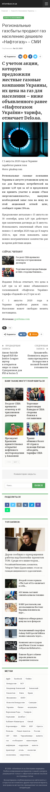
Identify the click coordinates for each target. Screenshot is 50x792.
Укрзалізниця (26, 736)
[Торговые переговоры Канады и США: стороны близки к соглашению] (8, 272)
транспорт (10, 750)
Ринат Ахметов (23, 731)
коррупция (23, 745)
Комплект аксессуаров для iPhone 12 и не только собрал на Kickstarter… (31, 645)
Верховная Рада (13, 712)
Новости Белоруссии (15, 702)
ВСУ (22, 683)
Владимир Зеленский (15, 688)
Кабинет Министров (15, 722)
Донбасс (21, 717)
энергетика (25, 755)
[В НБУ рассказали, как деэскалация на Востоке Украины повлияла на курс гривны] (11, 607)
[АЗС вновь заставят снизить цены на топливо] (11, 595)
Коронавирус (12, 726)
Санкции (32, 702)
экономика (11, 755)
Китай (30, 722)
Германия (10, 717)
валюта (39, 736)
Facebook (18, 679)
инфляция (10, 745)
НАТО (22, 698)
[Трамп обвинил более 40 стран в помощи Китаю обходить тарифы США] (36, 429)
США (15, 736)
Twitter (29, 679)
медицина (32, 707)
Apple (8, 679)
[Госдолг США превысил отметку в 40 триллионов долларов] (8, 260)
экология (31, 750)
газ (10, 328)
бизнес (20, 707)
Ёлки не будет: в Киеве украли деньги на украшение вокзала (30, 657)
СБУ (7, 736)
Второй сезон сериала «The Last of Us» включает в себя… (32, 583)
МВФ (23, 726)
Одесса (40, 726)
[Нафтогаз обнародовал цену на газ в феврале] (11, 621)
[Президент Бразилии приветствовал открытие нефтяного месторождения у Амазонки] (14, 429)
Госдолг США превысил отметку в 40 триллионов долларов (28, 260)
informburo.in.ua (9, 4)
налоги (35, 745)
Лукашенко (11, 698)
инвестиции (31, 741)
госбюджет (17, 741)
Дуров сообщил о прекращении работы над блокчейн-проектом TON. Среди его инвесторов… (24, 557)
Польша (9, 731)
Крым (30, 693)
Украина (10, 707)
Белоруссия (11, 683)
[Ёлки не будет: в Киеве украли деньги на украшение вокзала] (11, 657)
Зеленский (33, 688)
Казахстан (10, 693)
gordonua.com (22, 319)
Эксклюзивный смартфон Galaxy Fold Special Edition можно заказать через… (32, 633)
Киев (21, 693)
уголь (21, 750)
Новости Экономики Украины (14, 17)
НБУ (31, 726)
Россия (37, 731)
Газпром (27, 712)
